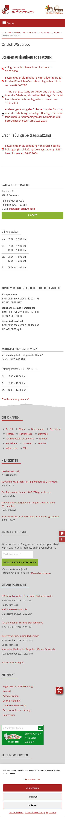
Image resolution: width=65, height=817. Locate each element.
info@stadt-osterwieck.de (22, 208)
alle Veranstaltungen (13, 662)
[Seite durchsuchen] (62, 538)
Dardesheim (37, 429)
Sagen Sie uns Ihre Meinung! (18, 686)
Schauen (27, 443)
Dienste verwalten (32, 779)
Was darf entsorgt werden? (15, 399)
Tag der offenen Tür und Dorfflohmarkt (22, 622)
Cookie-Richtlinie (16, 812)
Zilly (25, 448)
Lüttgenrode (25, 433)
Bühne (22, 429)
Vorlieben (32, 805)
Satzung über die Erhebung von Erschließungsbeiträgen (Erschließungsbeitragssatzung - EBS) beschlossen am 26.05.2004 (33, 149)
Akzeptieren (32, 788)
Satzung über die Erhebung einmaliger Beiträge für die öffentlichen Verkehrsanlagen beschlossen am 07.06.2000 (33, 81)
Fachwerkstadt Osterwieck (19, 438)
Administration (11, 695)
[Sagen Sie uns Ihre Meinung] (62, 533)
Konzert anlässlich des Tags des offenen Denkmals (28, 649)
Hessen (9, 433)
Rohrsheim (11, 443)
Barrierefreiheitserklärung (17, 710)
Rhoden (43, 438)
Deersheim (55, 429)
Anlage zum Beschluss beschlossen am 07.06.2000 (28, 69)
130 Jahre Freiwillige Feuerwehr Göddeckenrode (27, 596)
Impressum (51, 812)
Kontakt (32, 215)
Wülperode (11, 448)
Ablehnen (32, 796)
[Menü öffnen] (4, 22)
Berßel (9, 429)
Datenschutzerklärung (35, 812)
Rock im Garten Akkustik (14, 609)
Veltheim (42, 443)
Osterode (42, 433)
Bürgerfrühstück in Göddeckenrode (20, 635)
